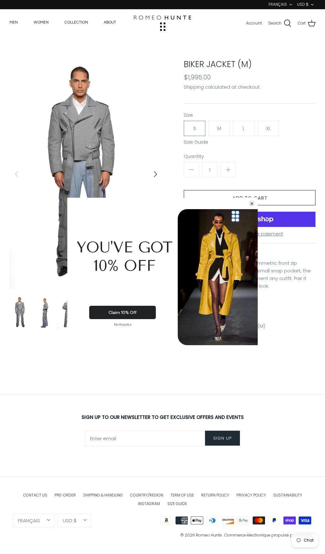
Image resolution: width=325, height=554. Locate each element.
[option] (86, 174)
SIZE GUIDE (177, 503)
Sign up (222, 438)
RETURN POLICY (215, 495)
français (278, 4)
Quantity (194, 156)
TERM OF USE (182, 495)
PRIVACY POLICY (251, 495)
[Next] (155, 174)
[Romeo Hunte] (162, 23)
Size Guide (196, 142)
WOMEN (41, 22)
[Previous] (16, 174)
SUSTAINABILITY (287, 495)
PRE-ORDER (65, 495)
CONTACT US (35, 495)
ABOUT (110, 22)
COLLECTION (76, 22)
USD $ (302, 4)
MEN (14, 22)
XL (268, 128)
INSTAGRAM (149, 503)
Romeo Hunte (209, 535)
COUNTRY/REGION (146, 495)
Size (188, 115)
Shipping (194, 87)
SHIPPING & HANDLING (103, 495)
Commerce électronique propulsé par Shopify (268, 535)
